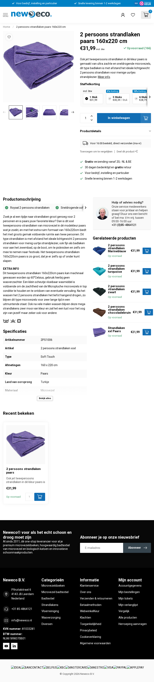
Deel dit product (126, 151)
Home (6, 26)
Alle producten (128, 617)
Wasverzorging (51, 617)
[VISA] (108, 667)
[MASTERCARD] (76, 667)
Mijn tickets (126, 598)
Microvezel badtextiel (55, 592)
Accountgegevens (130, 585)
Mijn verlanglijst (128, 604)
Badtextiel (48, 598)
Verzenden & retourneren (96, 598)
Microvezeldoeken (53, 585)
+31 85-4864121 (21, 609)
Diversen (47, 624)
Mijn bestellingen (129, 592)
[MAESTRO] (95, 667)
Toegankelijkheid (90, 624)
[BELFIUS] (50, 667)
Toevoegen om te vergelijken (96, 151)
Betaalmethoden (90, 604)
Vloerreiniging (50, 611)
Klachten (85, 617)
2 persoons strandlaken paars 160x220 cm (41, 26)
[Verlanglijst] (133, 15)
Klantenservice (89, 585)
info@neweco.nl (21, 620)
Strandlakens (50, 604)
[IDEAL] (16, 667)
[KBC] (61, 667)
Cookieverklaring (90, 636)
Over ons (85, 592)
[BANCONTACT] (32, 667)
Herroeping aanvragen (133, 624)
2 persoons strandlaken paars (23, 470)
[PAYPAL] (120, 667)
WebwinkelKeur (89, 611)
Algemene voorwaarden (95, 643)
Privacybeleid (88, 630)
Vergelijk (124, 611)
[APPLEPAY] (135, 667)
